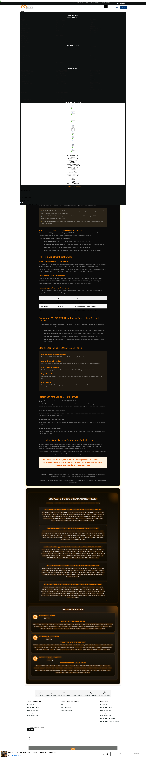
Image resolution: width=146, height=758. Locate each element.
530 (73, 177)
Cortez (73, 157)
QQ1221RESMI (85, 2)
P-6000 (73, 161)
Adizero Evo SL (73, 172)
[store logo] (27, 8)
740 (73, 178)
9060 (73, 182)
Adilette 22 (73, 170)
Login (116, 7)
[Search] (106, 6)
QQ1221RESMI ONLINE (104, 695)
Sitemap (63, 713)
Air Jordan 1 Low (73, 158)
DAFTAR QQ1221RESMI (95, 2)
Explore (22, 11)
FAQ (62, 704)
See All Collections (73, 164)
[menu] (73, 99)
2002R (73, 179)
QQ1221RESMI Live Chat (66, 710)
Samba (73, 168)
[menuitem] (73, 13)
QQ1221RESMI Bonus (66, 707)
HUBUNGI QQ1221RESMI (79, 3)
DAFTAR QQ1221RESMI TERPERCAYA (109, 721)
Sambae (73, 171)
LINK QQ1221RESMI (16, 755)
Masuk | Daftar (77, 2)
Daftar (123, 7)
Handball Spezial (73, 167)
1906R (73, 181)
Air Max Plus (73, 160)
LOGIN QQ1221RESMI (106, 2)
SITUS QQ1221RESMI (25, 200)
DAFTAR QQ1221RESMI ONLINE (107, 718)
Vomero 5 (73, 163)
